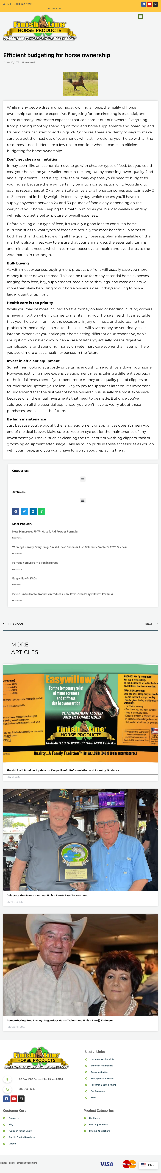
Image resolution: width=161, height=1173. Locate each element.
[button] (140, 16)
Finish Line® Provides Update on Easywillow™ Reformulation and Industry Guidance (63, 770)
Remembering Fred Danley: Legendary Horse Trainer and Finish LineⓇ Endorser (60, 1020)
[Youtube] (149, 4)
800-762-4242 (24, 3)
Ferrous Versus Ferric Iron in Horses (35, 563)
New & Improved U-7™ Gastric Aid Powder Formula (45, 531)
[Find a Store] (7, 1079)
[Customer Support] (7, 1089)
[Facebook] (143, 4)
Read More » (17, 538)
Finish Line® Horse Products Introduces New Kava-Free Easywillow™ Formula (62, 594)
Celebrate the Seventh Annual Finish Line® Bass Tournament (47, 895)
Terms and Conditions (26, 1162)
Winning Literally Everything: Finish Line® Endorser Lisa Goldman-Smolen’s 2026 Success (70, 547)
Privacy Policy (7, 1162)
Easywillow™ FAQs (24, 578)
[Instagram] (155, 4)
